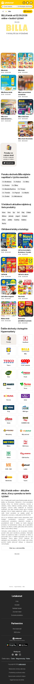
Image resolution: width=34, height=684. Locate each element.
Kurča (4, 223)
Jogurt (17, 216)
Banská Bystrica (9, 189)
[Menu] (31, 2)
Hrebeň (24, 216)
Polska (28, 658)
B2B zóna (17, 632)
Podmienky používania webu (17, 672)
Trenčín (6, 193)
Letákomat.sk (22, 664)
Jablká (10, 220)
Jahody (10, 216)
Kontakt (17, 605)
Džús (4, 220)
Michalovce (17, 196)
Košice (17, 182)
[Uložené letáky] (23, 2)
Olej (23, 212)
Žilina (15, 185)
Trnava (21, 189)
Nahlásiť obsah (17, 608)
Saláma (23, 220)
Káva (3, 212)
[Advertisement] (17, 36)
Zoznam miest (17, 612)
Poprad (16, 193)
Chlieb (28, 212)
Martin (25, 193)
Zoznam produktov (17, 615)
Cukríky (16, 220)
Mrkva (4, 216)
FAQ (17, 601)
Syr (14, 212)
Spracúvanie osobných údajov (16, 676)
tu (24, 509)
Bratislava (6, 182)
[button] (27, 2)
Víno (9, 212)
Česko (13, 658)
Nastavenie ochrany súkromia (17, 669)
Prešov (6, 185)
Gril (18, 212)
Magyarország (20, 658)
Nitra (26, 182)
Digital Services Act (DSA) (17, 680)
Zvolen (5, 196)
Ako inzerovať (17, 629)
